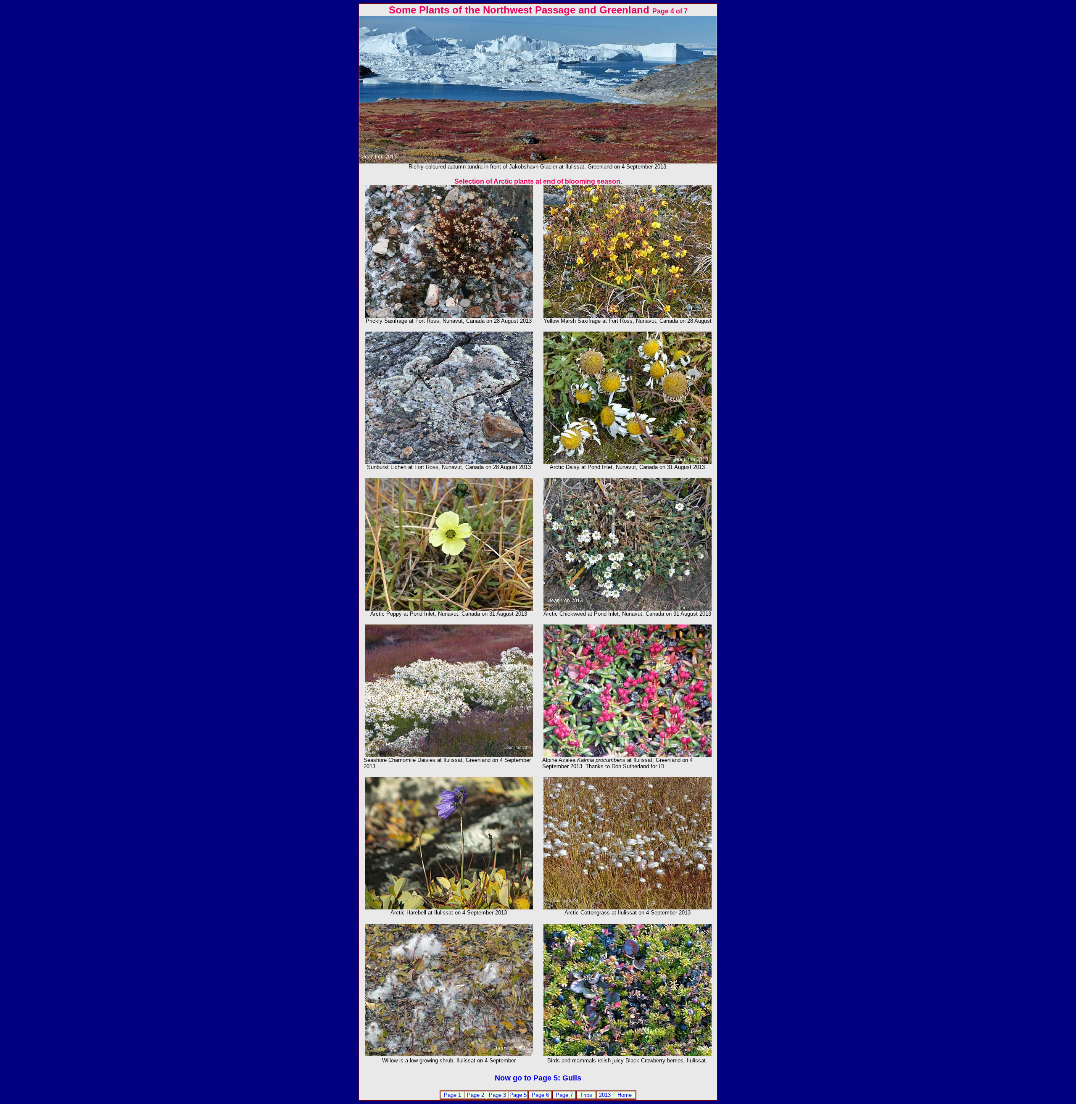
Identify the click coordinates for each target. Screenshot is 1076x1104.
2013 (605, 1095)
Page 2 (475, 1095)
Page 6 (540, 1095)
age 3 (499, 1095)
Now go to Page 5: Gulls (538, 1078)
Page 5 (518, 1095)
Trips (586, 1095)
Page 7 (564, 1095)
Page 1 (452, 1095)
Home (624, 1095)
